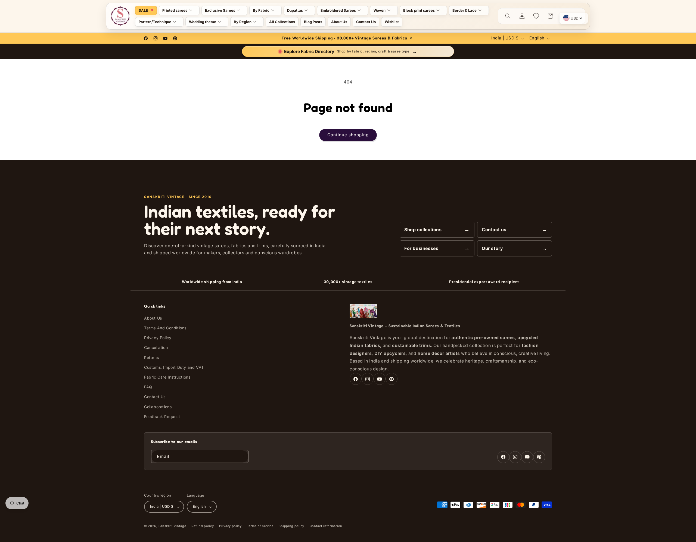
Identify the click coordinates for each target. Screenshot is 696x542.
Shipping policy (291, 526)
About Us (153, 318)
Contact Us (155, 397)
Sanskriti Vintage (172, 526)
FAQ (148, 387)
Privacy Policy (157, 338)
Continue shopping (348, 134)
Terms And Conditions (165, 328)
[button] (179, 10)
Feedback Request (162, 416)
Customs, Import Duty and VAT (174, 367)
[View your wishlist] (536, 16)
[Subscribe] (242, 456)
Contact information (326, 526)
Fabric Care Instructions (167, 377)
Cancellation (156, 347)
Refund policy (202, 526)
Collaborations (158, 406)
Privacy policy (230, 526)
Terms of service (260, 526)
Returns (151, 357)
